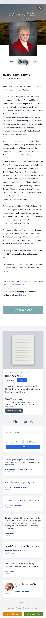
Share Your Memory (14, 410)
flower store (19, 284)
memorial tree (28, 281)
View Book (10, 380)
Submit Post (23, 447)
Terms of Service (29, 608)
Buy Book (22, 380)
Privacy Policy (17, 608)
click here (22, 295)
